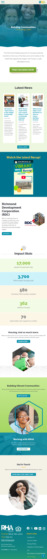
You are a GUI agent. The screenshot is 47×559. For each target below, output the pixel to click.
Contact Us (31, 537)
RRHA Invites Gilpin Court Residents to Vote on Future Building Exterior (37, 114)
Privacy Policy (31, 544)
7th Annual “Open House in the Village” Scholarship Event (9, 112)
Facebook (28, 528)
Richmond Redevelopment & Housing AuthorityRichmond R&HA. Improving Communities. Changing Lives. (7, 528)
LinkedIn (40, 528)
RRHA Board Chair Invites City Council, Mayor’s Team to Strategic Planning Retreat (23, 114)
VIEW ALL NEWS (22, 147)
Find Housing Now (23, 70)
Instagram (44, 528)
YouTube (36, 528)
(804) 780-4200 (15, 534)
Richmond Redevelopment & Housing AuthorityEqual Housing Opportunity (18, 529)
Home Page (31, 557)
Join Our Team (32, 540)
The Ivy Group (14, 549)
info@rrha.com (7, 540)
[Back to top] (43, 556)
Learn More (6, 233)
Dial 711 (9, 537)
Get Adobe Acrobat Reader (36, 553)
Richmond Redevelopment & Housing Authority (42, 2)
